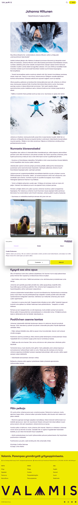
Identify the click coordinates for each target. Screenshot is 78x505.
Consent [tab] (16, 246)
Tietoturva (4, 475)
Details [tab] (39, 246)
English (55, 469)
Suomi (55, 475)
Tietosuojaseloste (31, 478)
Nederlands (56, 478)
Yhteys (29, 469)
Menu (73, 2)
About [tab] (62, 246)
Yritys (2, 469)
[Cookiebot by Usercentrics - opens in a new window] (65, 241)
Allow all (61, 262)
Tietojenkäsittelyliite (32, 475)
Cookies (29, 472)
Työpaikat (3, 472)
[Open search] (66, 2)
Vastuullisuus (4, 478)
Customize (38, 262)
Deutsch (55, 472)
